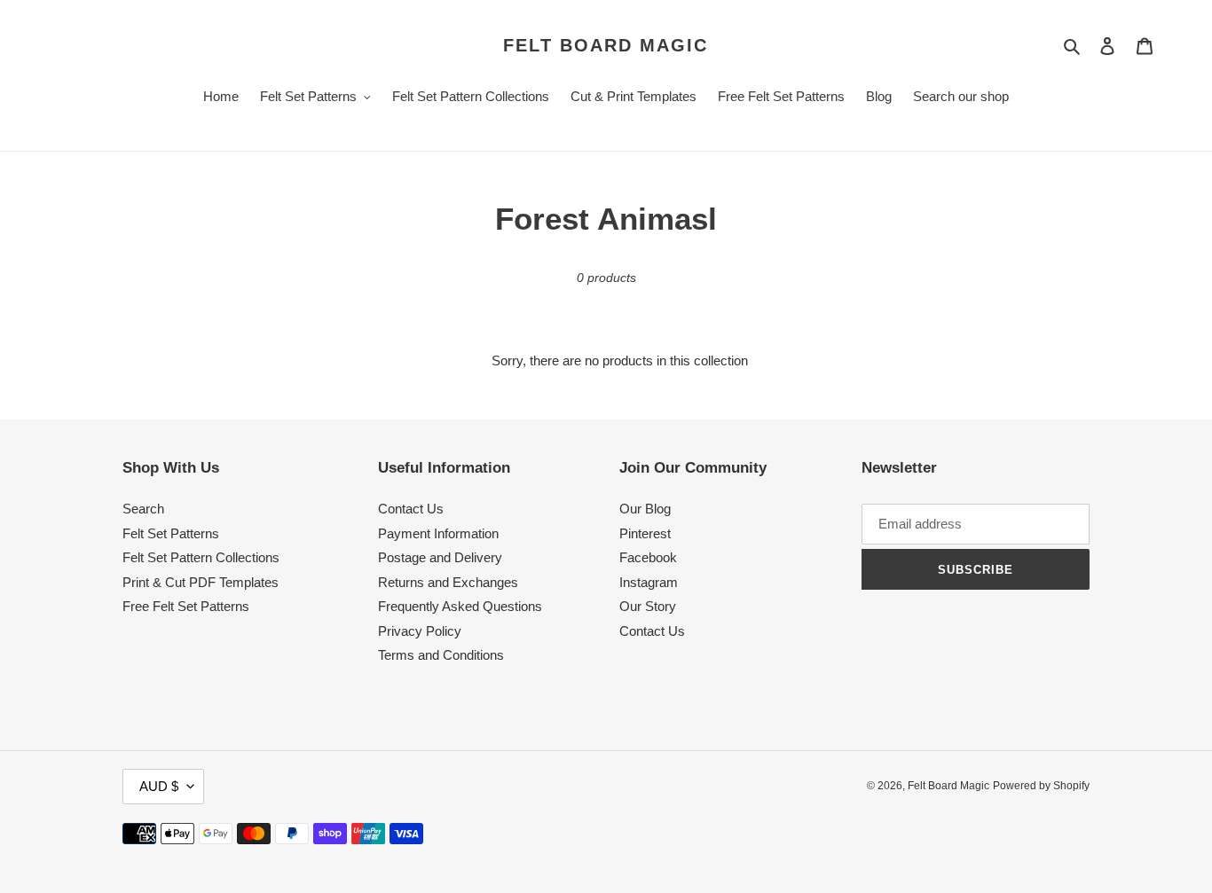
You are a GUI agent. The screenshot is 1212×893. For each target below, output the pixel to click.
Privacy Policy (419, 630)
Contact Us (411, 508)
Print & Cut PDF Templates (200, 582)
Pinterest (645, 533)
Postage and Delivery (440, 557)
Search (143, 508)
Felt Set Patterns (170, 533)
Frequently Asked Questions (460, 606)
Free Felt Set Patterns (185, 606)
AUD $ (158, 786)
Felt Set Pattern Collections (200, 557)
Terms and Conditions (441, 654)
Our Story (647, 606)
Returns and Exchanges (448, 582)
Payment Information (438, 533)
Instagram (648, 582)
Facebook (648, 557)
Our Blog (645, 508)
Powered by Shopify (1041, 785)
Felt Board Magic (605, 45)
